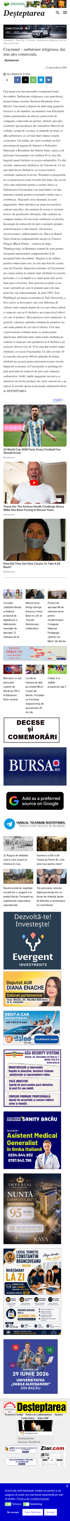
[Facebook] (17, 79)
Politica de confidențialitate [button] (33, 1498)
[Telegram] (41, 79)
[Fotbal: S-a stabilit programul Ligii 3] (57, 669)
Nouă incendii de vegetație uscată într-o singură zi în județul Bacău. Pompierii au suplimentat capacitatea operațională (18, 897)
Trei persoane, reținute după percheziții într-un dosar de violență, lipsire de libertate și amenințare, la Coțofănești (51, 897)
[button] (8, 1504)
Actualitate (8, 40)
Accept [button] (51, 1512)
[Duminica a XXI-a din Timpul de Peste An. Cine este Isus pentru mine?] (52, 843)
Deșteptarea (11, 60)
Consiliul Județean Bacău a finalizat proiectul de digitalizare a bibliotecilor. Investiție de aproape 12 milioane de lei (12, 620)
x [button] (67, 1485)
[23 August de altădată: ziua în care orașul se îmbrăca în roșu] (18, 843)
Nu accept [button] (13, 1512)
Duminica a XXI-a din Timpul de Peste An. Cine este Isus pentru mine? (51, 860)
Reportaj (20, 40)
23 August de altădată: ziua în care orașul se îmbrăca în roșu (15, 860)
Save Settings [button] (33, 1512)
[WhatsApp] (33, 79)
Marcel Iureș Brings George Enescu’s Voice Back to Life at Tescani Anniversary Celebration (34, 615)
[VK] (48, 79)
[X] (25, 79)
